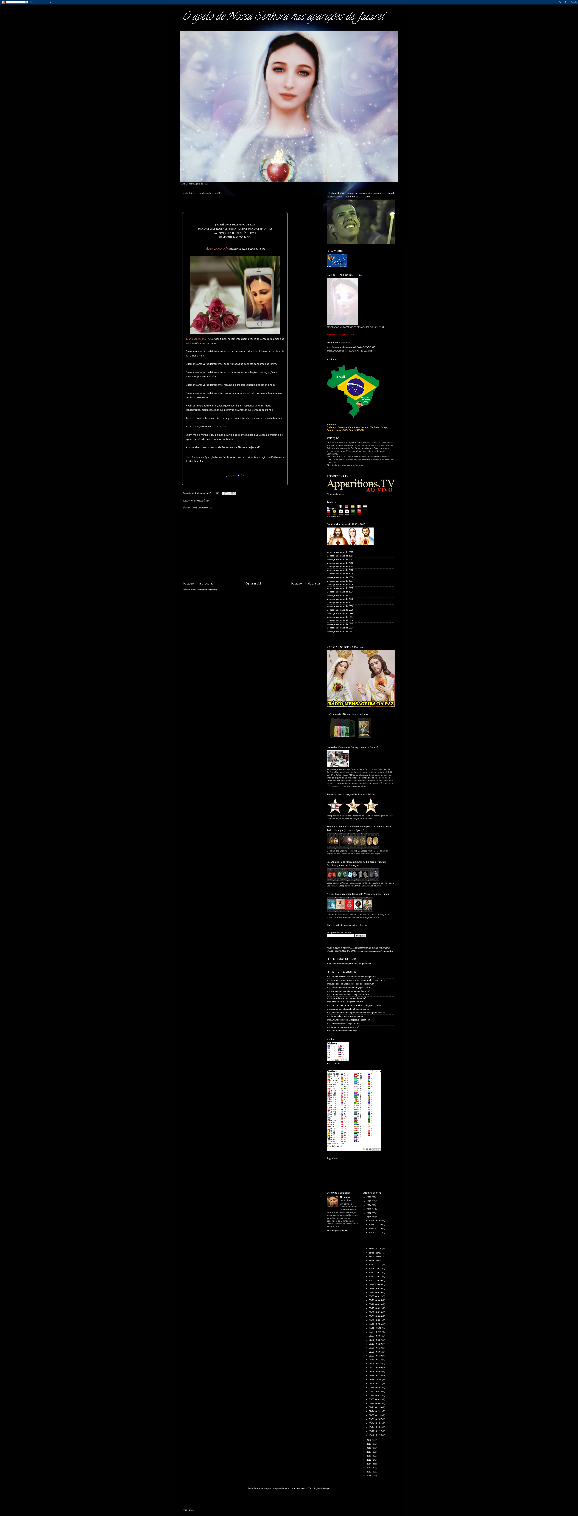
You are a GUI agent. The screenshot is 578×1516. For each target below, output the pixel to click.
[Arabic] (354, 513)
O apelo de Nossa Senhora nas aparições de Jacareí (283, 17)
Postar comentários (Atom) (204, 590)
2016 (369, 1456)
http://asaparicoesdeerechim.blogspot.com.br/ (348, 1009)
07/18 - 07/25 (375, 1324)
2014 (369, 1464)
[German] (347, 508)
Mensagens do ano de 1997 (340, 617)
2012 (369, 1472)
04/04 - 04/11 (375, 1383)
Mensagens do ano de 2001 (340, 603)
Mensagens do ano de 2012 (340, 563)
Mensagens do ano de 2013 (340, 559)
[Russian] (329, 513)
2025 (369, 1201)
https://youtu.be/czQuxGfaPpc (247, 248)
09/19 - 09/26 (375, 1288)
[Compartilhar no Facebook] (231, 493)
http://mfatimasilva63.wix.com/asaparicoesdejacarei (351, 976)
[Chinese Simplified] (360, 513)
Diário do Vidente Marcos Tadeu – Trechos (347, 925)
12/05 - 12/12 (375, 1232)
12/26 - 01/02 (375, 1220)
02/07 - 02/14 (375, 1415)
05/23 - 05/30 (375, 1356)
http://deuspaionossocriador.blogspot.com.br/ (348, 991)
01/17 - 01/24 (375, 1427)
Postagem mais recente (198, 583)
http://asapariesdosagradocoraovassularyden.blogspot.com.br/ (356, 980)
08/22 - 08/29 (375, 1304)
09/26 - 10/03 (375, 1284)
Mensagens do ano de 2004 (340, 592)
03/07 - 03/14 (375, 1399)
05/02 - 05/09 (375, 1368)
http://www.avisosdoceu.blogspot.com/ (345, 1016)
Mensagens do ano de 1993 (340, 631)
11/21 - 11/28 (375, 1253)
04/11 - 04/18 (375, 1379)
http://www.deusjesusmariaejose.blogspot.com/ (349, 1020)
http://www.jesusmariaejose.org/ (342, 1031)
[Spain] (353, 508)
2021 (369, 1217)
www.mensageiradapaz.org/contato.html (375, 951)
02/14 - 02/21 (375, 1411)
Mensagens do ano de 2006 (340, 584)
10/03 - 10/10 (375, 1280)
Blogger (326, 1488)
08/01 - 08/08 (375, 1316)
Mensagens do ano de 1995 (340, 624)
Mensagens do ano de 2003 (340, 595)
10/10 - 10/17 (375, 1276)
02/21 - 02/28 (375, 1407)
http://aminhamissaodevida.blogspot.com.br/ (348, 994)
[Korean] (348, 513)
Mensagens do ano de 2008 (340, 577)
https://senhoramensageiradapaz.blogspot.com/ (349, 964)
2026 (369, 1197)
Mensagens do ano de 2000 (340, 606)
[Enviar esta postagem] (217, 493)
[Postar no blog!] (225, 493)
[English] (332, 508)
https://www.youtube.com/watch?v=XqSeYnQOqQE (351, 347)
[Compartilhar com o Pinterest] (234, 493)
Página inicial (252, 583)
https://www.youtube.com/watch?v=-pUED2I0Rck (350, 351)
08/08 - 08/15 (375, 1312)
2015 (369, 1460)
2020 (369, 1440)
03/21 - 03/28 (375, 1391)
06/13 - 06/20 (375, 1344)
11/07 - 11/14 (375, 1261)
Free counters (333, 1063)
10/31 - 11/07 (375, 1265)
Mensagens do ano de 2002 (340, 599)
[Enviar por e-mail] (223, 493)
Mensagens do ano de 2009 (340, 574)
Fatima (346, 1197)
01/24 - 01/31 (375, 1423)
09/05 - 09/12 (375, 1296)
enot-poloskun (300, 1488)
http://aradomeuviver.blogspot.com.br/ (345, 1002)
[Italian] (360, 508)
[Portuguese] (335, 513)
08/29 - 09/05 (375, 1300)
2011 (369, 1476)
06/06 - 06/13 (375, 1348)
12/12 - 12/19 (375, 1228)
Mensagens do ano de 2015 (340, 552)
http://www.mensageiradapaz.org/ (343, 1027)
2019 (369, 1444)
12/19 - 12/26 (375, 1224)
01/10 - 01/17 (375, 1431)
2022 (369, 1213)
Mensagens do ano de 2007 (340, 581)
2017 (369, 1452)
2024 (369, 1205)
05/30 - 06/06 (375, 1352)
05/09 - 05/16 (375, 1364)
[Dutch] (366, 508)
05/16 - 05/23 (375, 1360)
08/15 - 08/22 (375, 1308)
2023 (369, 1209)
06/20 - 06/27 (375, 1340)
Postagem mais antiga (305, 583)
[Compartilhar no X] (228, 493)
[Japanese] (342, 513)
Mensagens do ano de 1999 (340, 610)
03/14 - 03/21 (375, 1395)
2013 (369, 1468)
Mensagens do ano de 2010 (340, 570)
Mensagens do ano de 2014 (340, 556)
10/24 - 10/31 (375, 1269)
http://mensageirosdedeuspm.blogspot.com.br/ (349, 987)
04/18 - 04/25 (375, 1375)
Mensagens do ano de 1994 (340, 628)
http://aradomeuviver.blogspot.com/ (343, 1023)
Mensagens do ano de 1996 (340, 621)
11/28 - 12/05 (375, 1249)
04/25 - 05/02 (375, 1372)
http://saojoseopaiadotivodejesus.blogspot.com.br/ (350, 984)
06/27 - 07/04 (375, 1336)
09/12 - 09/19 (375, 1292)
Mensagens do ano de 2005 (340, 588)
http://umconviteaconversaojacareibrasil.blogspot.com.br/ (354, 1005)
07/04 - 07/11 (375, 1332)
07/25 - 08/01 (375, 1320)
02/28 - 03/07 (375, 1403)
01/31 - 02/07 (375, 1419)
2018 (369, 1448)
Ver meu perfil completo (338, 1230)
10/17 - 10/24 (375, 1272)
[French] (341, 508)
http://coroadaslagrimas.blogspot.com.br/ (346, 998)
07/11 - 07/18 (375, 1328)
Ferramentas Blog (334, 516)
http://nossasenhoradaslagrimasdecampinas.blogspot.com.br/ (356, 1012)
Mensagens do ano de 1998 (340, 613)
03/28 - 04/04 (375, 1387)
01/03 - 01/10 (375, 1435)
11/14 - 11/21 (375, 1257)
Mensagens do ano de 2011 (340, 567)
